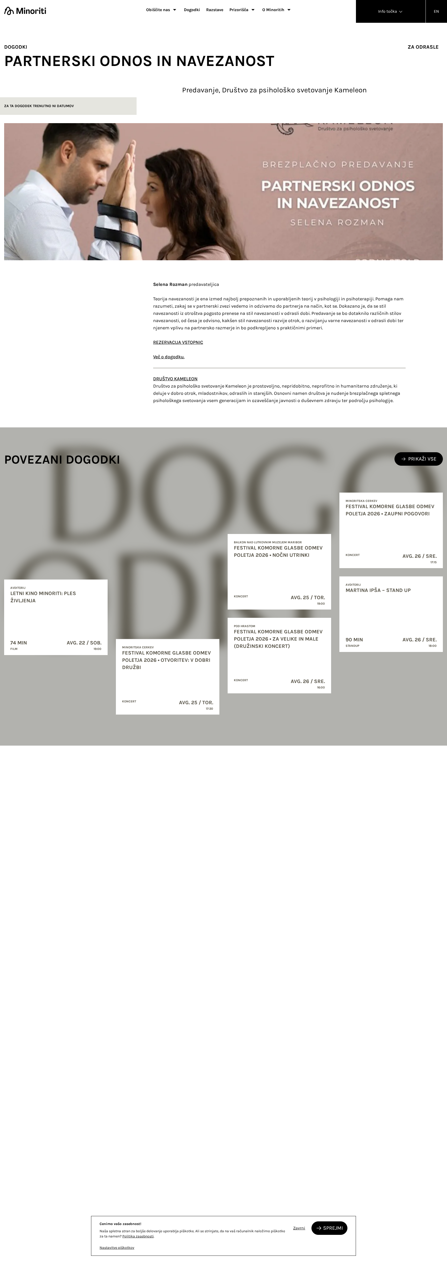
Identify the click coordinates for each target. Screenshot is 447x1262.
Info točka (388, 11)
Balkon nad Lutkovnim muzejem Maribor (268, 542)
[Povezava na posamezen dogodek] (56, 617)
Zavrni (299, 1228)
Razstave (214, 9)
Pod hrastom (244, 626)
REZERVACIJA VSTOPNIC (178, 342)
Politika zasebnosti (138, 1236)
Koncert (129, 701)
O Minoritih (273, 9)
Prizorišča (238, 9)
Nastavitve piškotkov (117, 1247)
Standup (352, 646)
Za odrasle (423, 47)
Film (14, 649)
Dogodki (192, 9)
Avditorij (17, 588)
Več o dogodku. (168, 357)
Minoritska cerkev (138, 647)
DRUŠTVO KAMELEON (175, 379)
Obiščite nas (158, 9)
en (436, 11)
